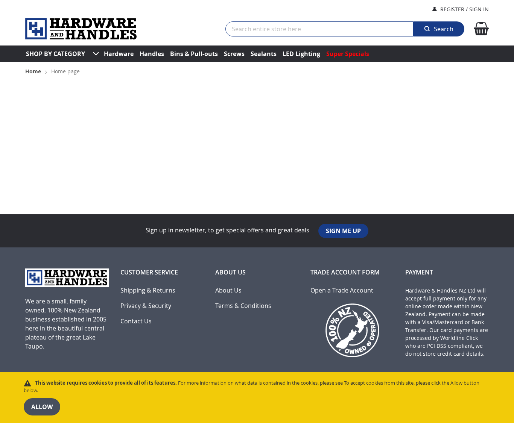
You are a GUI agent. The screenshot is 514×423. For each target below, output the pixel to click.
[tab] (67, 316)
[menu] (257, 53)
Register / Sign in (464, 9)
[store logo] (81, 28)
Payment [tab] (419, 272)
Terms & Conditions (243, 306)
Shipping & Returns (147, 290)
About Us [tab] (230, 272)
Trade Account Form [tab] (345, 272)
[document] (257, 397)
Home (34, 71)
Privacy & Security (145, 306)
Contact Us (136, 321)
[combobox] (319, 28)
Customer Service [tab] (149, 272)
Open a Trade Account (341, 290)
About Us (228, 290)
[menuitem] (55, 53)
